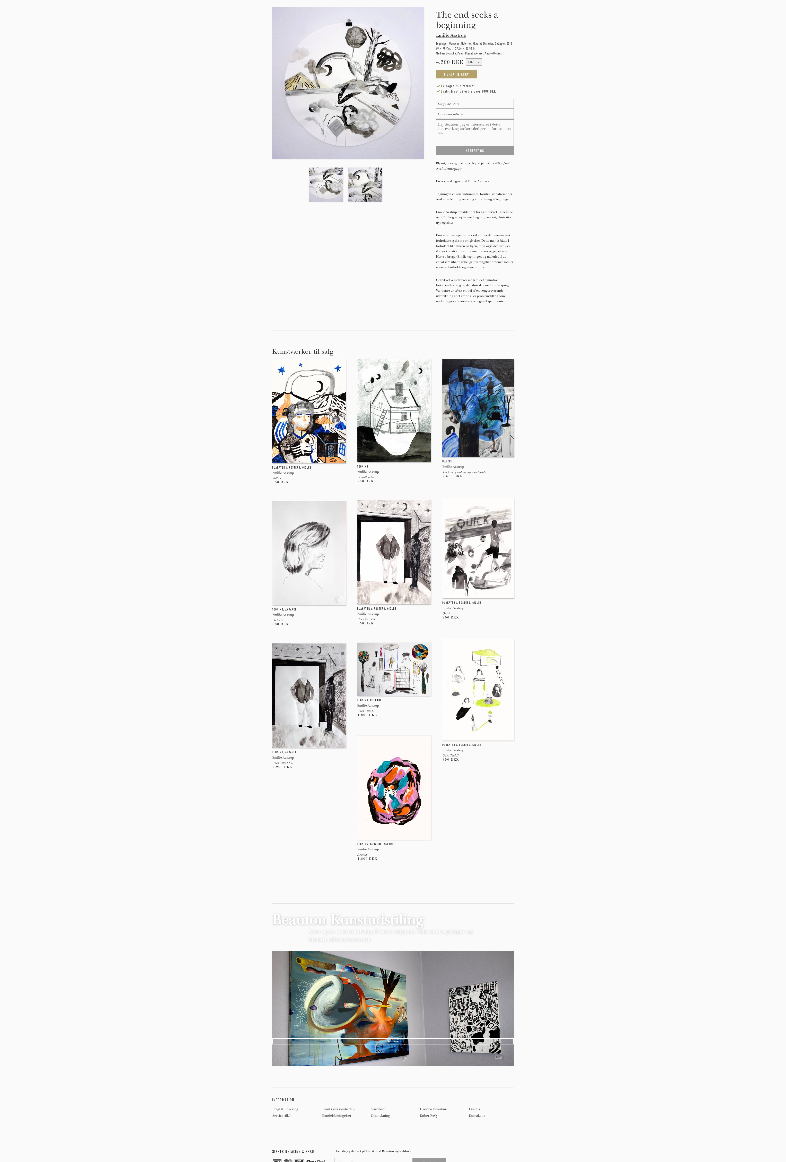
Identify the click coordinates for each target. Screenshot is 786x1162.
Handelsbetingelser (336, 1116)
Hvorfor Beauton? (433, 1109)
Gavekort (378, 1109)
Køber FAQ (428, 1116)
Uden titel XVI (366, 619)
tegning (362, 466)
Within (276, 478)
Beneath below (366, 477)
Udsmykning (380, 1116)
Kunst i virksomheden (338, 1109)
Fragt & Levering (285, 1109)
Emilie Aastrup (451, 35)
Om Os (474, 1109)
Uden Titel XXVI (282, 763)
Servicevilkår (282, 1116)
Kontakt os (477, 1116)
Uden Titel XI (365, 711)
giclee (307, 467)
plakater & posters (286, 467)
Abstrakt (362, 854)
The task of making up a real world (464, 472)
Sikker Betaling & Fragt (294, 1151)
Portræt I (277, 620)
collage (376, 700)
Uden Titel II (450, 755)
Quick (446, 613)
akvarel (291, 609)
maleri (447, 461)
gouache (376, 844)
